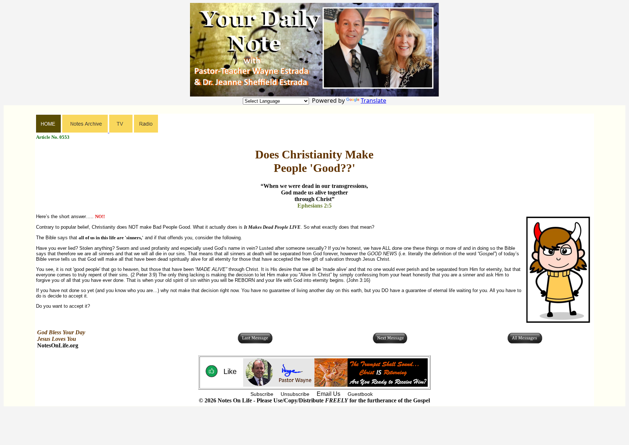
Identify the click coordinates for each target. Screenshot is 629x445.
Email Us (328, 394)
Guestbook (360, 394)
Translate (373, 101)
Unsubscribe (295, 394)
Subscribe (261, 394)
